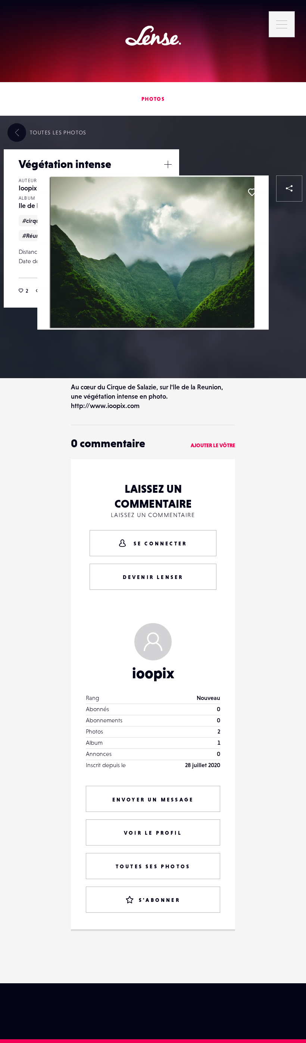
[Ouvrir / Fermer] (168, 164)
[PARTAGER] (289, 188)
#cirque (32, 220)
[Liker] (252, 192)
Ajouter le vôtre (213, 445)
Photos (153, 99)
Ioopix (28, 188)
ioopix (153, 673)
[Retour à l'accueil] (153, 36)
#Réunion (35, 235)
